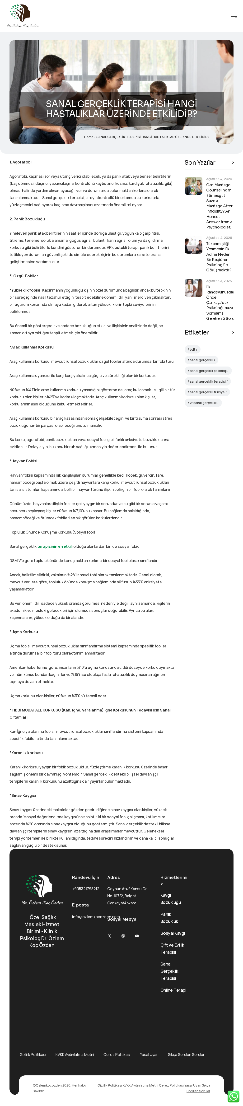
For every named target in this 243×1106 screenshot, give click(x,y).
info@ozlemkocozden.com (96, 916)
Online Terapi (173, 990)
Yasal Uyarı (149, 1054)
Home (88, 137)
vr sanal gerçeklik (203, 402)
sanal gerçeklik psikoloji (208, 370)
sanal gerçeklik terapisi (208, 381)
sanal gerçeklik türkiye (207, 392)
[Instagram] (123, 936)
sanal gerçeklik (201, 360)
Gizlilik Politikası (32, 1054)
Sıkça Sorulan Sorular (186, 1054)
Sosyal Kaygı (172, 933)
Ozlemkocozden (49, 1085)
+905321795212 (85, 888)
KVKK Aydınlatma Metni (75, 1054)
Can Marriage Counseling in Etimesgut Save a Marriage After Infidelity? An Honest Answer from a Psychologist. (219, 206)
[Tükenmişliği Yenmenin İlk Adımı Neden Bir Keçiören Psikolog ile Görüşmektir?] (193, 245)
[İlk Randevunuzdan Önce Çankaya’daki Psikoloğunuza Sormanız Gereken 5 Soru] (193, 288)
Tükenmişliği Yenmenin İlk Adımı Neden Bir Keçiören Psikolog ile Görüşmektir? (218, 257)
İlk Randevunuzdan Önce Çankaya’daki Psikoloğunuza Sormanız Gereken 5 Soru (220, 302)
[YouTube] (137, 936)
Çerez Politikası (117, 1054)
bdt (192, 349)
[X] (109, 936)
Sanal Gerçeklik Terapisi (169, 971)
